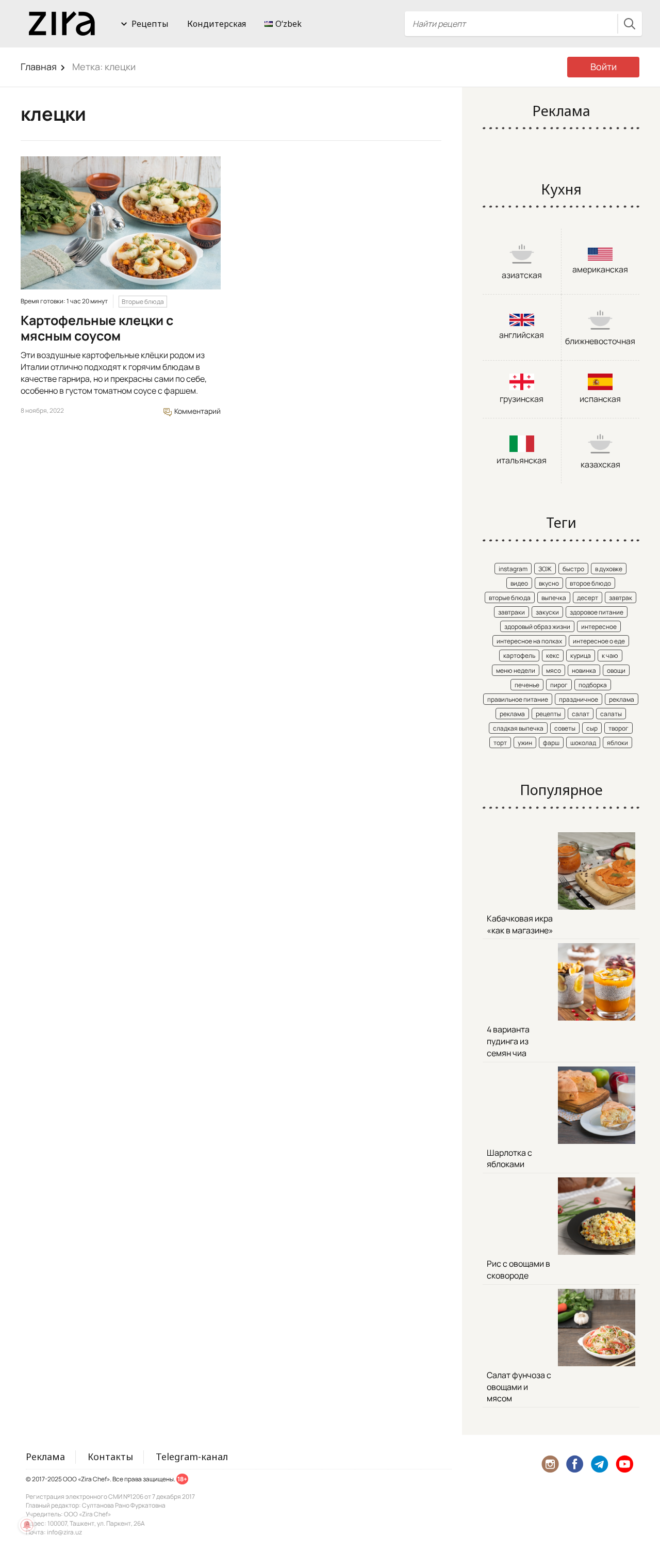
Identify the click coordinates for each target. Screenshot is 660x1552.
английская (521, 335)
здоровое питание (596, 612)
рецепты (548, 713)
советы (564, 728)
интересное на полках (529, 641)
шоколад (583, 742)
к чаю (610, 655)
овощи (616, 670)
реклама (621, 699)
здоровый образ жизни (537, 626)
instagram (513, 568)
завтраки (511, 612)
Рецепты (150, 23)
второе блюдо (590, 583)
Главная (39, 66)
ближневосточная (600, 341)
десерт (587, 597)
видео (519, 583)
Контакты (110, 1456)
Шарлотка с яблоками (509, 1158)
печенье (527, 685)
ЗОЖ (545, 568)
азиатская (522, 275)
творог (618, 728)
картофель (519, 655)
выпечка (553, 597)
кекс (552, 655)
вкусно (549, 583)
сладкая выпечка (518, 728)
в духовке (608, 568)
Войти (603, 66)
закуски (547, 612)
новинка (584, 670)
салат (580, 713)
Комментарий (197, 411)
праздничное (578, 699)
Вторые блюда (143, 301)
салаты (611, 713)
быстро (573, 568)
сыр (592, 728)
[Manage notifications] (27, 1525)
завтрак (620, 597)
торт (500, 742)
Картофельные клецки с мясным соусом (97, 328)
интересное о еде (599, 641)
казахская (600, 464)
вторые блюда (510, 597)
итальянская (522, 460)
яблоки (617, 742)
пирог (559, 685)
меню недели (515, 670)
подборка (593, 685)
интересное (599, 626)
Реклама (45, 1456)
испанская (600, 399)
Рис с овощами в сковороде (518, 1269)
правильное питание (517, 699)
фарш (551, 742)
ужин (525, 742)
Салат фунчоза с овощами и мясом (519, 1386)
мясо (553, 670)
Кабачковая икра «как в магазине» (520, 924)
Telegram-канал (192, 1456)
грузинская (521, 399)
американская (600, 269)
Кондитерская (216, 23)
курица (580, 655)
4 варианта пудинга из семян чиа (508, 1041)
